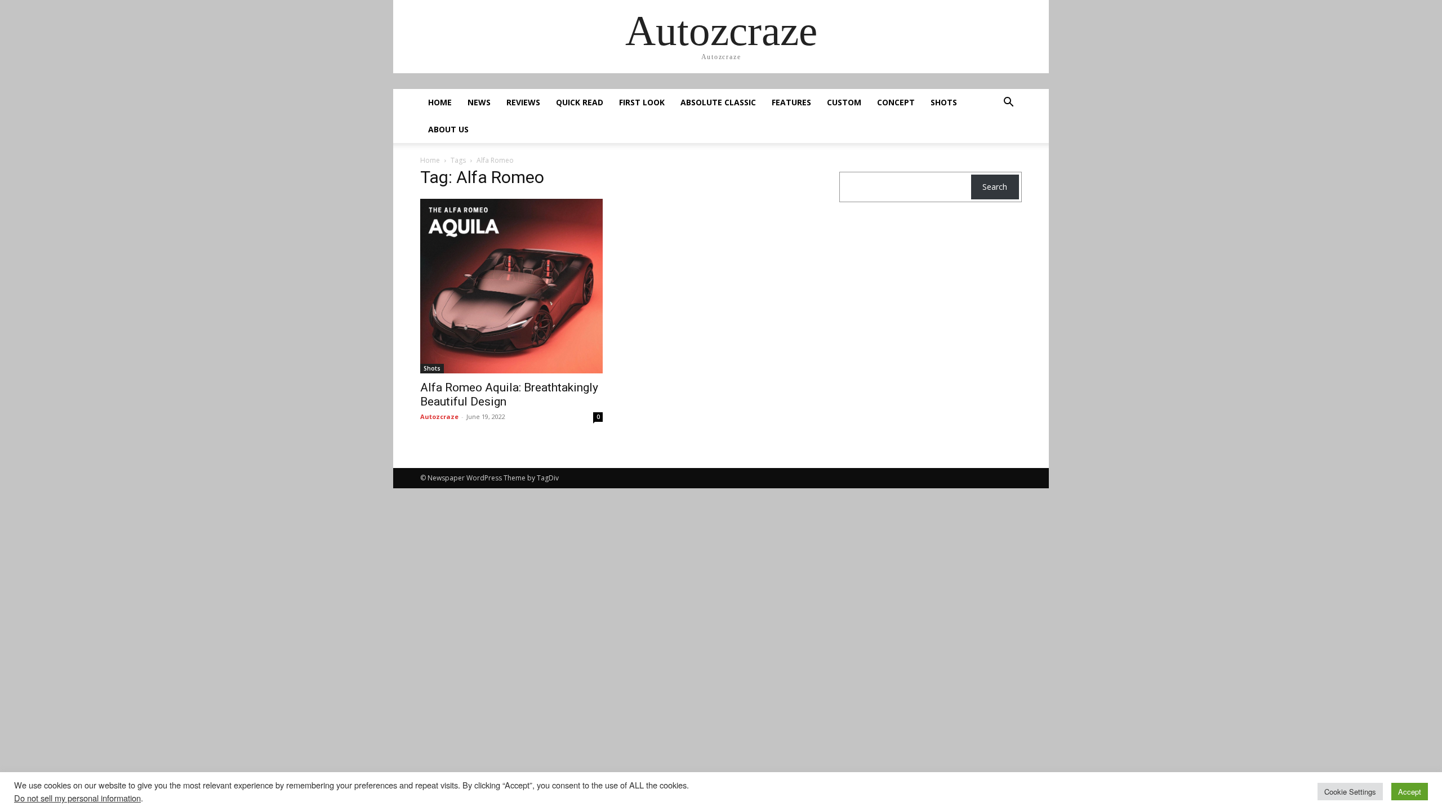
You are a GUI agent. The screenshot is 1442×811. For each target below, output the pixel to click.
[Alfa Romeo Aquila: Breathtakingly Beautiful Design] (511, 286)
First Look (642, 102)
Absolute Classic (718, 102)
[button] (1008, 103)
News (479, 102)
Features (791, 102)
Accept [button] (1409, 791)
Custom (844, 102)
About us (448, 129)
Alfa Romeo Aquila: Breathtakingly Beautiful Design (509, 394)
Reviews (523, 102)
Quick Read (579, 102)
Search (994, 186)
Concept (896, 102)
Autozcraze (439, 416)
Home (440, 102)
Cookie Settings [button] (1350, 791)
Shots (944, 102)
